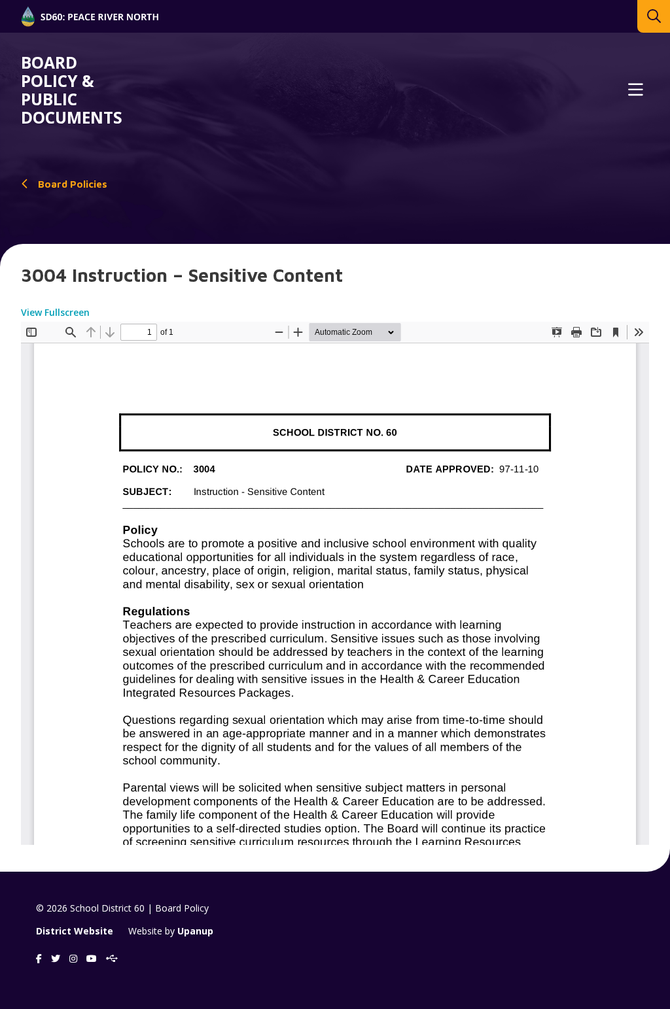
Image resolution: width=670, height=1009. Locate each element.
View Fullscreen (55, 312)
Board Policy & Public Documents (71, 90)
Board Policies (72, 184)
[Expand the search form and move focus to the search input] (653, 16)
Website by (170, 931)
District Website (74, 931)
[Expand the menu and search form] (635, 90)
